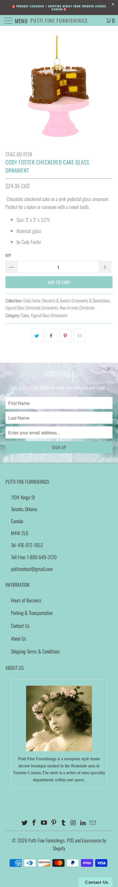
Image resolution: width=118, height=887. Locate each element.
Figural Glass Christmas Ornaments (31, 307)
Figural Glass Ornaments (49, 315)
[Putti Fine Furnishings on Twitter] (24, 823)
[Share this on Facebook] (51, 335)
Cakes (25, 315)
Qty (8, 255)
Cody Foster (32, 300)
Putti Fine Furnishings (59, 20)
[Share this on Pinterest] (65, 335)
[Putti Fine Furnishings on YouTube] (44, 823)
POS (70, 840)
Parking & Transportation (32, 612)
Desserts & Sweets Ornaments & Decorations (76, 300)
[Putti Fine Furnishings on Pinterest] (54, 823)
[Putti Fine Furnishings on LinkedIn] (83, 823)
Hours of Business (26, 600)
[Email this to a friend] (80, 335)
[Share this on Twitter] (37, 335)
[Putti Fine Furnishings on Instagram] (73, 823)
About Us (18, 638)
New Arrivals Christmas (77, 307)
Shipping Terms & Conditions (35, 651)
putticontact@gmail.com (32, 568)
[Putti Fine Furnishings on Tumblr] (64, 823)
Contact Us (20, 625)
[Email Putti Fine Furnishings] (93, 823)
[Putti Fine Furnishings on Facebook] (34, 823)
